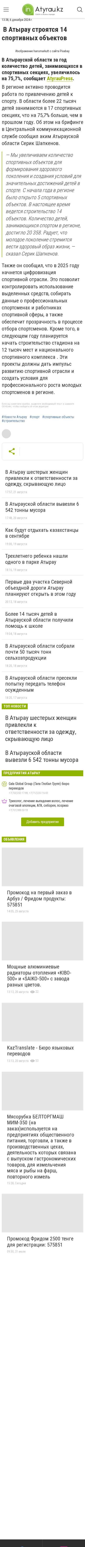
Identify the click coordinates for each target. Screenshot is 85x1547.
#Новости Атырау (14, 417)
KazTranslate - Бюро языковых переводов (40, 1051)
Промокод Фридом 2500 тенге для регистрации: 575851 (40, 1242)
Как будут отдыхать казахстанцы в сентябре (41, 533)
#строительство (13, 421)
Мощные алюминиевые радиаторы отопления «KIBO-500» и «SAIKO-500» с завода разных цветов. (39, 976)
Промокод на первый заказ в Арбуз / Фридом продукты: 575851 (39, 898)
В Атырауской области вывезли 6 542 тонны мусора (42, 507)
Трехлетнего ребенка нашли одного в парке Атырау (36, 559)
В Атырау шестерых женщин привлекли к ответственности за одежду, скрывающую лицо (41, 478)
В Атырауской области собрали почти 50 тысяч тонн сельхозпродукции (40, 652)
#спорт (35, 417)
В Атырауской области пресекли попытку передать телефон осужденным (41, 684)
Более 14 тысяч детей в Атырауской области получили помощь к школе (39, 620)
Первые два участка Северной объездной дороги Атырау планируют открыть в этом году (40, 588)
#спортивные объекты (58, 417)
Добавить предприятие (42, 822)
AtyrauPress (60, 78)
